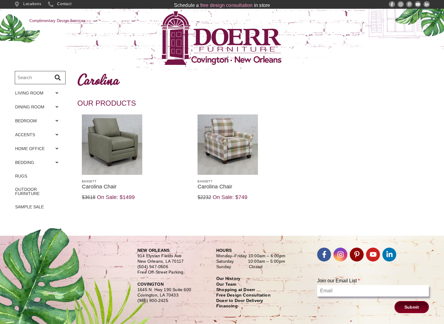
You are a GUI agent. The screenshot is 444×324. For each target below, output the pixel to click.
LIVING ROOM (29, 93)
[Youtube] (418, 4)
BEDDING (24, 162)
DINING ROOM (29, 106)
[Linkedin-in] (426, 4)
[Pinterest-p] (409, 4)
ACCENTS (25, 134)
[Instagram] (400, 4)
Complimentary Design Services (57, 20)
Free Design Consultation (243, 295)
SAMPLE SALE (29, 206)
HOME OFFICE (30, 148)
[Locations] (17, 4)
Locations (32, 4)
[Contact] (50, 4)
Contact (64, 4)
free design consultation (226, 5)
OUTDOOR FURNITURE (27, 191)
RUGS (21, 176)
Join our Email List (338, 280)
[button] (38, 93)
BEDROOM (26, 120)
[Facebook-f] (392, 4)
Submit (411, 307)
